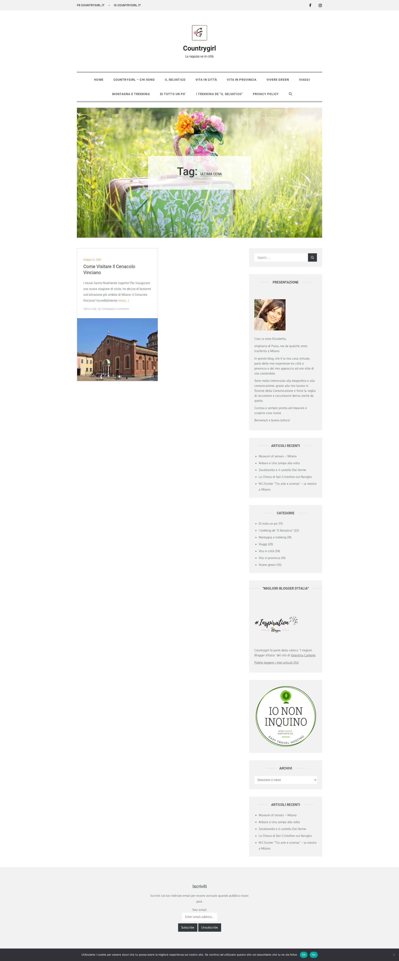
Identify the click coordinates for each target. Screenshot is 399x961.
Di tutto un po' (268, 523)
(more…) (123, 300)
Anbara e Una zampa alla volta (279, 463)
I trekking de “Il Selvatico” (219, 94)
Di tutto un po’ (173, 94)
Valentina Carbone (303, 655)
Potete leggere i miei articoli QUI (276, 662)
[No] (394, 955)
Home (98, 79)
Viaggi (304, 79)
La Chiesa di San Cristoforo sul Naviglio (285, 477)
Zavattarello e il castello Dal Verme (282, 470)
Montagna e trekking (131, 94)
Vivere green (278, 79)
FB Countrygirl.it (91, 5)
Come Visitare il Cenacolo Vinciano (109, 269)
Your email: (199, 910)
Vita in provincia (241, 79)
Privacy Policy (266, 94)
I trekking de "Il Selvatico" (276, 530)
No (314, 954)
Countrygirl (199, 48)
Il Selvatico (175, 79)
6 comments (122, 308)
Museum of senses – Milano (278, 456)
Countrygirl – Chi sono (134, 79)
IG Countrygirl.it (127, 5)
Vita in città (206, 79)
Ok (304, 954)
